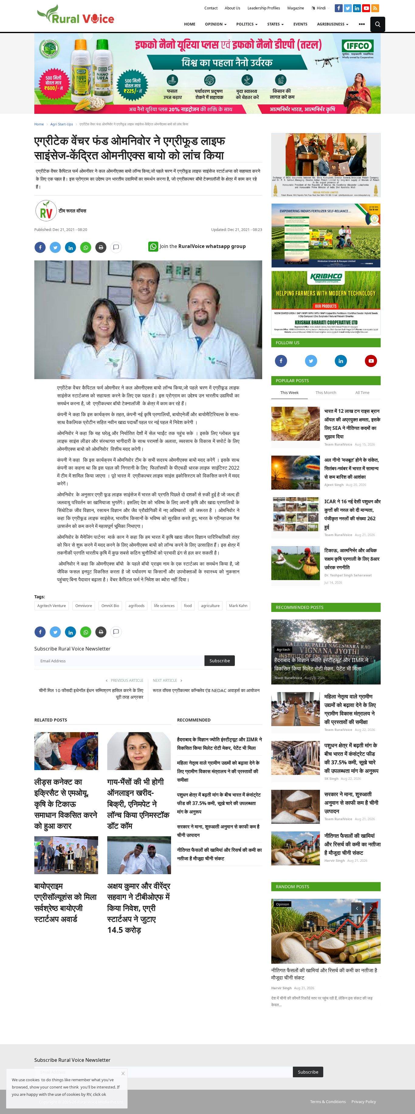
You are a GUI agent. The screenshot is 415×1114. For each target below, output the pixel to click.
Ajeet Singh (334, 484)
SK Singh (331, 778)
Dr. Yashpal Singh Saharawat (348, 575)
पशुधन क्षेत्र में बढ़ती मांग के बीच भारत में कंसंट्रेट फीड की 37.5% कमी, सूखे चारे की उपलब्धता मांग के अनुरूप (219, 803)
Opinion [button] (214, 24)
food (188, 605)
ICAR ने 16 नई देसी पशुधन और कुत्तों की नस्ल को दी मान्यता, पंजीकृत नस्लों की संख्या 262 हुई (352, 514)
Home (189, 24)
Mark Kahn (238, 605)
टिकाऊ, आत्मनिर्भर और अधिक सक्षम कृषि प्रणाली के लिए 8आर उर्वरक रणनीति (351, 559)
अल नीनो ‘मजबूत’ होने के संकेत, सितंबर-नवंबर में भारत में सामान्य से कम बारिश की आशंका (351, 468)
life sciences (164, 605)
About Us (232, 8)
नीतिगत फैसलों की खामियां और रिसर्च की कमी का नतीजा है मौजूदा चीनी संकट (352, 844)
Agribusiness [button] (331, 24)
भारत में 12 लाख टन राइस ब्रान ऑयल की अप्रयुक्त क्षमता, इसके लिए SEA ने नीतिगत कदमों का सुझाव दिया (352, 424)
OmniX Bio (110, 605)
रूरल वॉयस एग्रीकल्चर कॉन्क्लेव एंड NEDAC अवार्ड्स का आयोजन (206, 690)
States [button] (274, 24)
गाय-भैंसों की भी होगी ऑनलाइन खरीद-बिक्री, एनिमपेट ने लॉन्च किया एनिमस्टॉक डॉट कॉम (138, 803)
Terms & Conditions (328, 1101)
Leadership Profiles (264, 8)
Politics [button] (245, 24)
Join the (203, 246)
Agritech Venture (51, 605)
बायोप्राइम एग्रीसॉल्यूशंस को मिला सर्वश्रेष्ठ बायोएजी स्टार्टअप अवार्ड (65, 902)
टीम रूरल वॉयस (72, 210)
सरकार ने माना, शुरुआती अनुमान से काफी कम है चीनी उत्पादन (351, 802)
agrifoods (137, 605)
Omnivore (83, 605)
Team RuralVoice (338, 444)
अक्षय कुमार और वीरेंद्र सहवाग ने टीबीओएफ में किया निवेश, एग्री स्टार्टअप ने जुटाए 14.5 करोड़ (138, 908)
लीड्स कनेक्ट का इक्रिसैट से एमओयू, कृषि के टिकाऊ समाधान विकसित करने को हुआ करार (65, 803)
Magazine (295, 8)
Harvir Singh (334, 860)
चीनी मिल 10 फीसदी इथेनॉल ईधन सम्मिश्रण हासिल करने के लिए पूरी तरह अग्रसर (91, 693)
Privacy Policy (364, 1101)
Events (300, 24)
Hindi (321, 8)
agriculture (210, 605)
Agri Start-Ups (61, 124)
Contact (211, 8)
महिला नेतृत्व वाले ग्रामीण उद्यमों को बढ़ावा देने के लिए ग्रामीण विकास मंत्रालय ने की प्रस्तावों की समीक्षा (218, 771)
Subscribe (220, 661)
